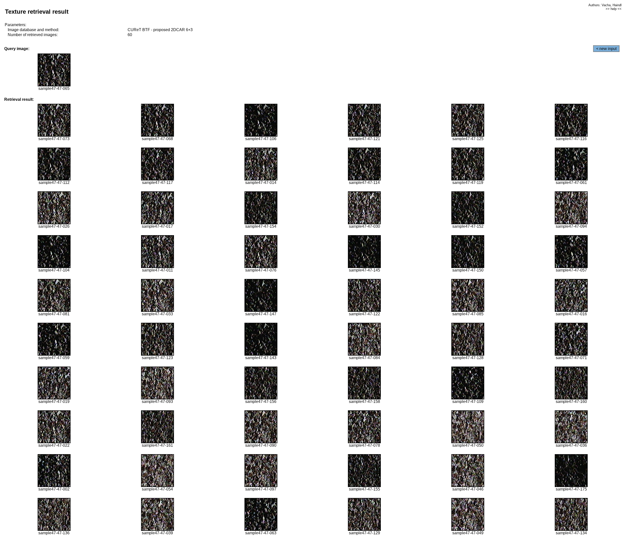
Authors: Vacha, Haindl (605, 5)
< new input (606, 49)
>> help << (614, 9)
